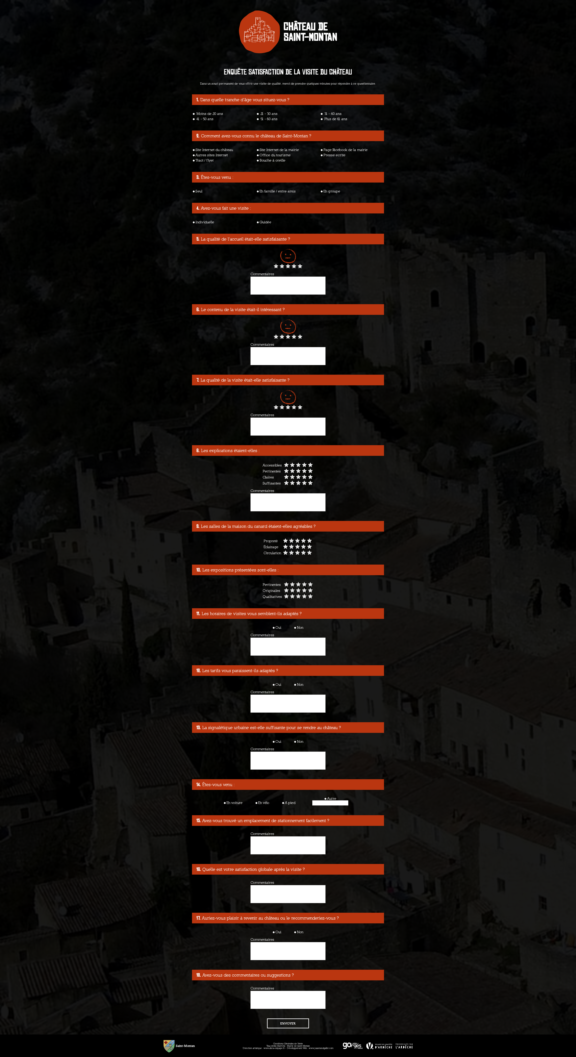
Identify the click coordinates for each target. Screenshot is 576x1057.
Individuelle (204, 222)
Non (300, 627)
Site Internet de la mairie (279, 150)
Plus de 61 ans (335, 119)
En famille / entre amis (278, 191)
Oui (278, 627)
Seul (198, 191)
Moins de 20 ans (209, 113)
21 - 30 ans (269, 113)
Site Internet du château (214, 150)
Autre (331, 798)
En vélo (263, 803)
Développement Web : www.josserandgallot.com (310, 1048)
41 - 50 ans (204, 119)
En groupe (331, 191)
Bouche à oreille (272, 160)
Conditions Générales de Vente (288, 1043)
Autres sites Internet (211, 155)
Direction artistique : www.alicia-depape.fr (264, 1048)
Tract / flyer (204, 160)
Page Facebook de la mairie (345, 150)
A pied (290, 803)
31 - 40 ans (332, 113)
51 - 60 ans (269, 119)
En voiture (234, 803)
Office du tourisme (275, 155)
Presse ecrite (334, 155)
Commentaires (262, 274)
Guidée (265, 222)
